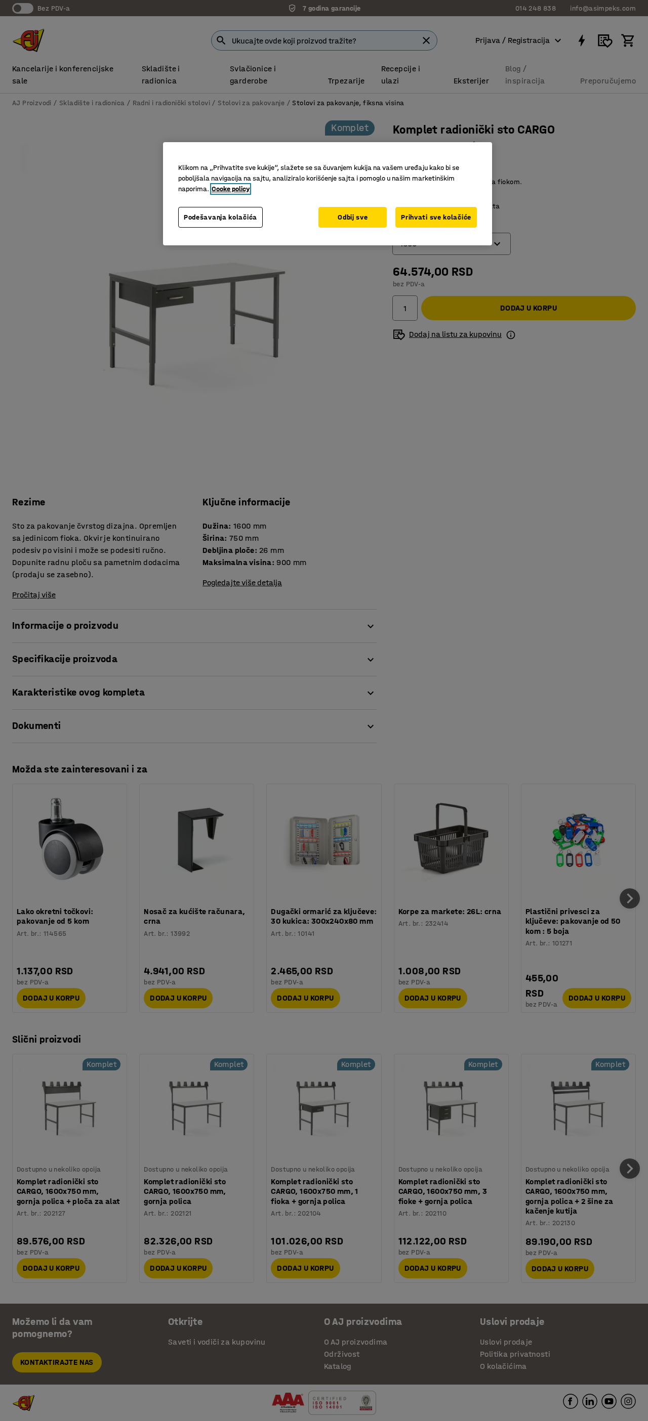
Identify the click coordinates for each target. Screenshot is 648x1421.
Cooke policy (231, 189)
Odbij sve (353, 217)
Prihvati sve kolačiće (436, 217)
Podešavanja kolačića (220, 217)
